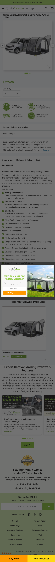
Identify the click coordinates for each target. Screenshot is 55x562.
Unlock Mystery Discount (14, 293)
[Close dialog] (52, 267)
